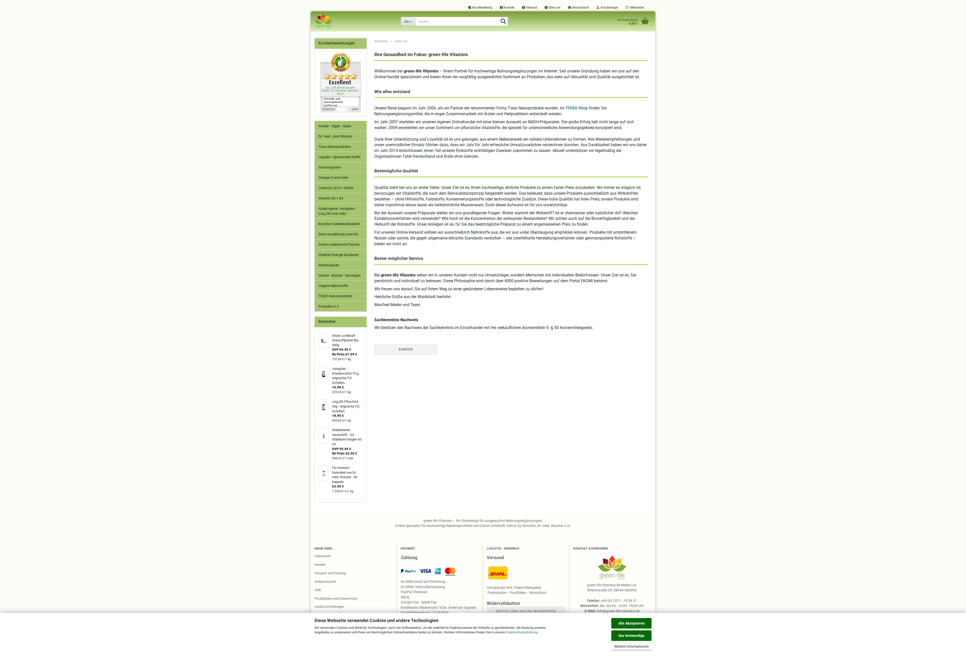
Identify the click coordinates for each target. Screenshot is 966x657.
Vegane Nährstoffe (333, 286)
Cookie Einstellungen (329, 606)
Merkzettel (636, 7)
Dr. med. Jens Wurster (335, 136)
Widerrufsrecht (325, 582)
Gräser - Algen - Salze (334, 126)
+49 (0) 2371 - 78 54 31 (619, 601)
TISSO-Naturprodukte (335, 296)
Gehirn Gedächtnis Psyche (338, 244)
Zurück (405, 349)
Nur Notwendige (632, 636)
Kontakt (508, 7)
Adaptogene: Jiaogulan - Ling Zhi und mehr (337, 211)
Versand (531, 7)
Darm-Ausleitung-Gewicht (338, 234)
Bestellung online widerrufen (526, 611)
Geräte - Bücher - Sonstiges (339, 275)
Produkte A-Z (328, 306)
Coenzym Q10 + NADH (335, 188)
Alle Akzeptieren (631, 623)
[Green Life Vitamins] (353, 21)
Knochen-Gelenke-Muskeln (339, 224)
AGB (317, 590)
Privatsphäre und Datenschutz (335, 598)
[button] (578, 7)
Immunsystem (329, 167)
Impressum (322, 556)
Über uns (554, 7)
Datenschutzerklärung (522, 632)
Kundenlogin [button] (608, 7)
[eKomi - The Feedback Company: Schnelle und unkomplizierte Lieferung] (340, 82)
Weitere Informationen (631, 646)
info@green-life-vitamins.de (618, 611)
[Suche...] (503, 21)
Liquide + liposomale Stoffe (339, 157)
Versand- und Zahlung (330, 573)
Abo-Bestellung (481, 7)
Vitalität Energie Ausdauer (338, 255)
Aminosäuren (328, 265)
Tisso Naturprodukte (334, 147)
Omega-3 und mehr (333, 178)
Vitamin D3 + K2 (330, 198)
